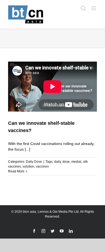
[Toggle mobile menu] (94, 8)
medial (76, 162)
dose (66, 162)
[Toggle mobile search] (83, 8)
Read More (16, 171)
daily (57, 162)
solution (28, 166)
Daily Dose (34, 162)
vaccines (42, 166)
